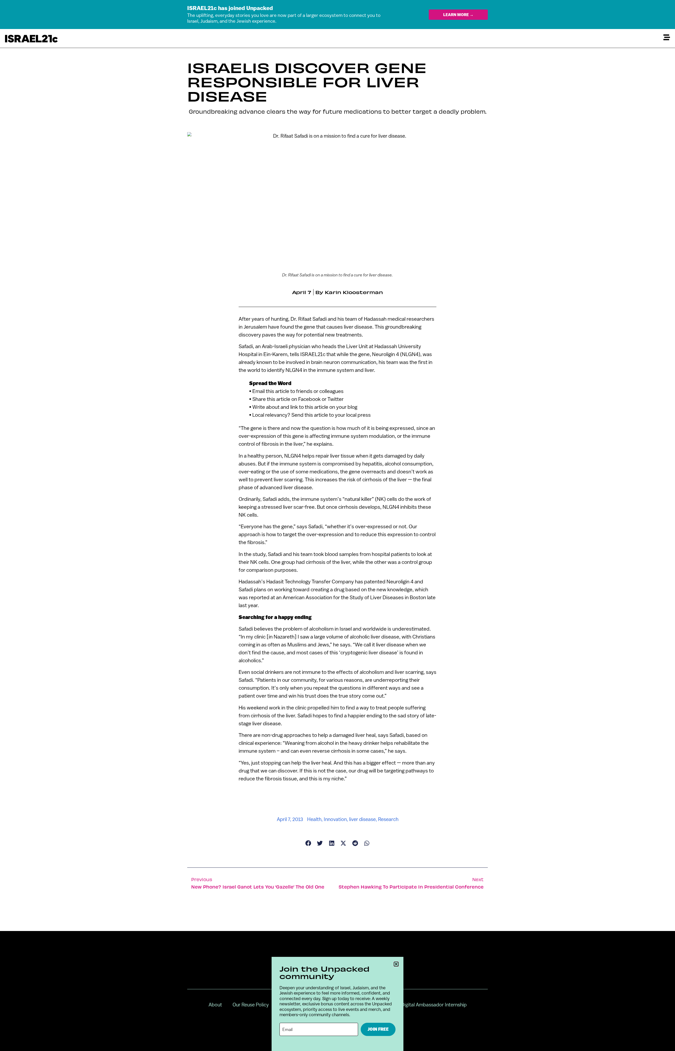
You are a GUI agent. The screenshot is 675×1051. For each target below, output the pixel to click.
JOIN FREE (378, 1029)
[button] (396, 964)
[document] (337, 525)
